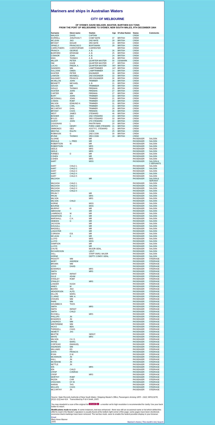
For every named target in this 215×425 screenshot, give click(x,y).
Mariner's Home (134, 422)
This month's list (149, 422)
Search (160, 422)
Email (53, 417)
